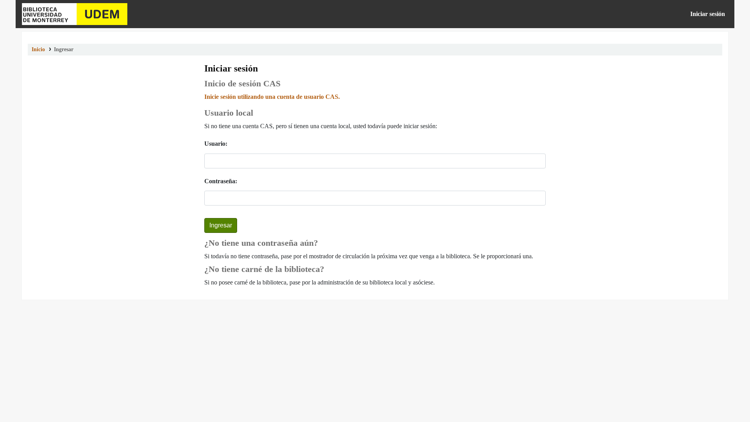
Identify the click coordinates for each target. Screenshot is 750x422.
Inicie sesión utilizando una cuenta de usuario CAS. (272, 96)
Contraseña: (220, 181)
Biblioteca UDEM (74, 14)
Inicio (38, 49)
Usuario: (215, 143)
